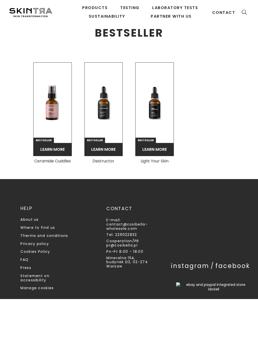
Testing (130, 8)
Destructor (103, 161)
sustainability (107, 16)
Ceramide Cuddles (52, 161)
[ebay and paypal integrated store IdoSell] (213, 286)
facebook (232, 266)
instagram (190, 266)
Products (95, 8)
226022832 (126, 234)
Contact (223, 12)
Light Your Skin (155, 161)
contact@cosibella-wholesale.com (126, 226)
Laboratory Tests (175, 8)
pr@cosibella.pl (122, 245)
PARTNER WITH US (171, 16)
